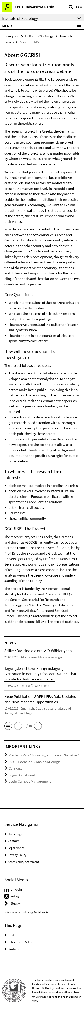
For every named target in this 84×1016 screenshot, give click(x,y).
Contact (13, 841)
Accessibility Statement (23, 862)
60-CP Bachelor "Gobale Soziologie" (35, 761)
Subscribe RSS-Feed (21, 942)
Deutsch (13, 949)
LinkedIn (16, 889)
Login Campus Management (30, 781)
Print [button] (11, 935)
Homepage (11, 36)
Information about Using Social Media (26, 912)
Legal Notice (16, 848)
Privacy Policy (17, 855)
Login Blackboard (22, 775)
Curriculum (17, 768)
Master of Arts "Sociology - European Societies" (44, 755)
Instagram (17, 896)
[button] (8, 726)
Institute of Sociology (39, 36)
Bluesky (15, 903)
